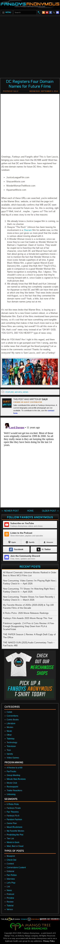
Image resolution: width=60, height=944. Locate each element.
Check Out (11, 860)
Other (9, 735)
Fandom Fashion (14, 819)
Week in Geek (13, 842)
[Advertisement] (30, 46)
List (8, 886)
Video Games (13, 758)
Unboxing (11, 794)
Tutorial (10, 905)
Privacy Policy (48, 941)
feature (10, 392)
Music (9, 731)
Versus (10, 909)
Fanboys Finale (14, 808)
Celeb (9, 712)
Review (10, 902)
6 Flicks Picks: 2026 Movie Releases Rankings (26, 613)
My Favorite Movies (15, 831)
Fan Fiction (12, 875)
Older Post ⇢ (50, 511)
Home (30, 511)
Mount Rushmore (14, 827)
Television (11, 746)
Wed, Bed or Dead (15, 846)
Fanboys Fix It (13, 816)
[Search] (38, 12)
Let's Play (11, 883)
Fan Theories (13, 812)
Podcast (10, 894)
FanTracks (11, 771)
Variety (10, 754)
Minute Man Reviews (16, 779)
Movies (10, 727)
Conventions (12, 716)
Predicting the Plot (15, 835)
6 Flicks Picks (13, 804)
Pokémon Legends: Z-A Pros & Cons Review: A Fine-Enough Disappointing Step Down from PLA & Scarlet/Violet (28, 626)
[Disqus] (30, 463)
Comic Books (13, 719)
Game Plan (12, 823)
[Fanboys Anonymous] (30, 4)
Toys (9, 750)
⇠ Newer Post (10, 511)
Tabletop (10, 739)
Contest (10, 864)
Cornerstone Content (16, 867)
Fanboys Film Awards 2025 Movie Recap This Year (27, 618)
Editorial (10, 871)
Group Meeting (13, 775)
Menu (8, 12)
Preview (10, 898)
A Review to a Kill (14, 767)
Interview (11, 879)
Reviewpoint (12, 787)
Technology (12, 742)
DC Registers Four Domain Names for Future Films (29, 84)
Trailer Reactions (14, 790)
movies (18, 392)
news (25, 392)
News (9, 890)
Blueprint (11, 856)
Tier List (10, 838)
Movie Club (12, 783)
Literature (11, 723)
